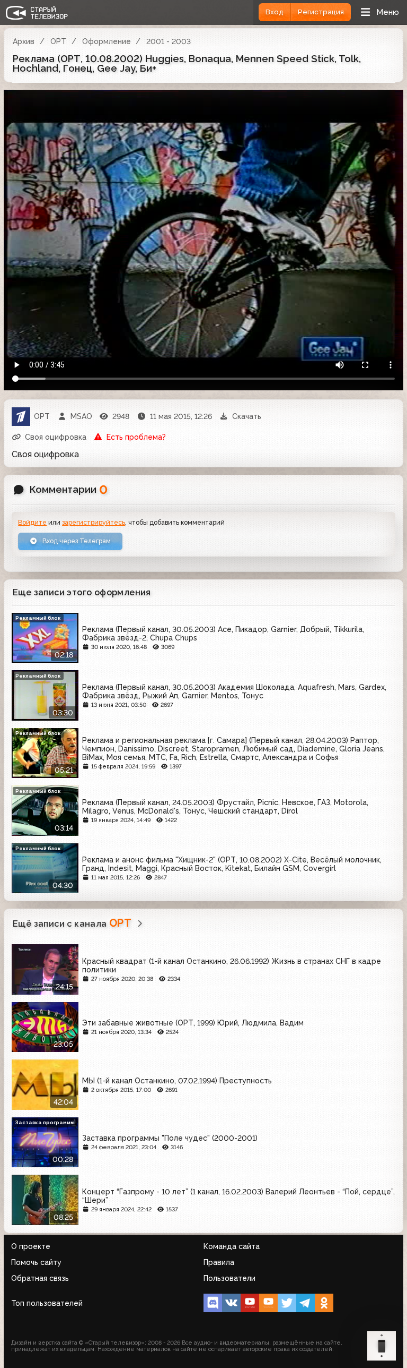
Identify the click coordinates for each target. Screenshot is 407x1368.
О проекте (30, 1246)
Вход (275, 12)
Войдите (32, 522)
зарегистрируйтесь (93, 522)
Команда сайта (232, 1246)
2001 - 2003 (168, 41)
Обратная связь (40, 1278)
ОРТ (58, 41)
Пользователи (229, 1278)
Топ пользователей (47, 1303)
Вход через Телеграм (76, 541)
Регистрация (321, 12)
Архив (23, 41)
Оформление (106, 41)
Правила (219, 1262)
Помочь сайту (36, 1262)
